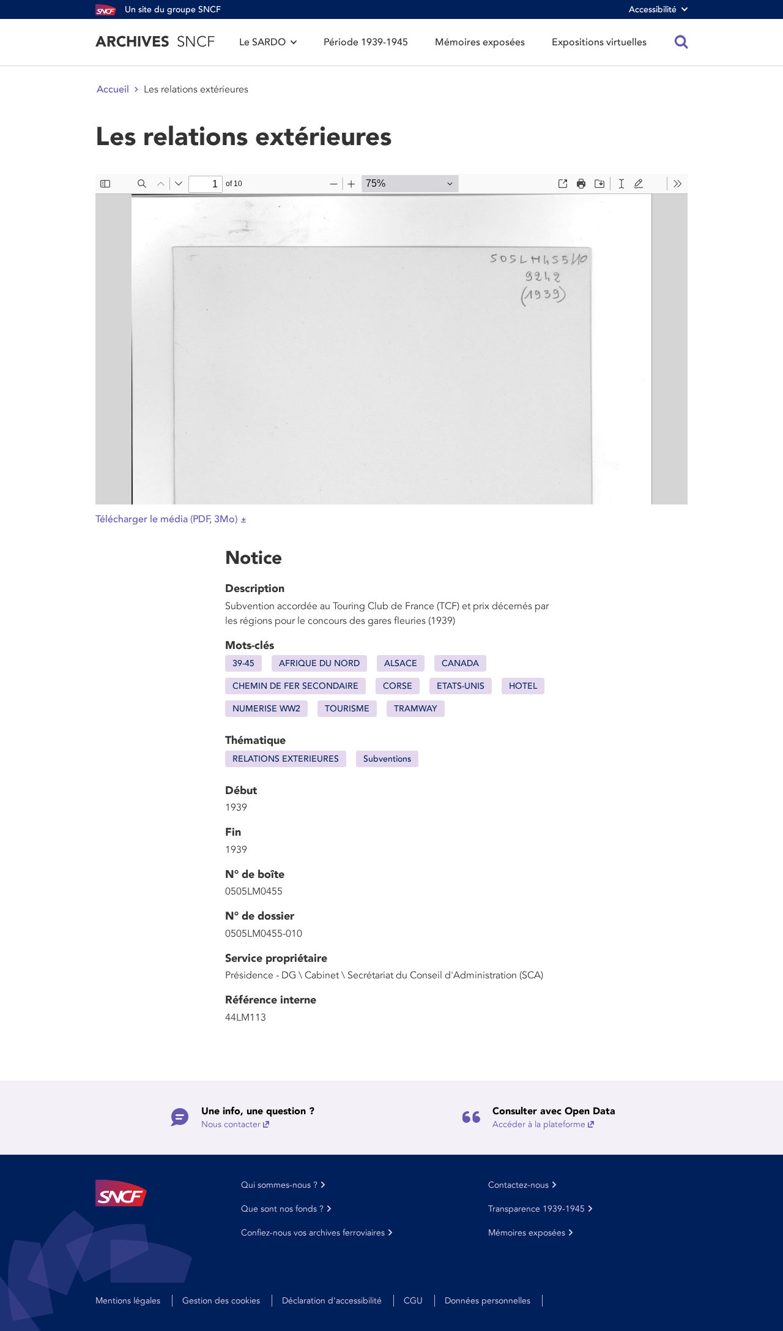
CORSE (397, 686)
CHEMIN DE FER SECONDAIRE (295, 686)
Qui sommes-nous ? (279, 1185)
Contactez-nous (518, 1185)
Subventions (387, 759)
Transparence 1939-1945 (536, 1209)
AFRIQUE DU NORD (319, 663)
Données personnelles (487, 1300)
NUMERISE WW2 (266, 708)
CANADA (460, 663)
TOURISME (347, 708)
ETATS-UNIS (460, 686)
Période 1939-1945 (366, 42)
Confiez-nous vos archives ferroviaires (313, 1233)
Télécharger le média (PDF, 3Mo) (166, 519)
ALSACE (400, 663)
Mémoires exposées (480, 42)
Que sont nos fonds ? (282, 1209)
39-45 (243, 663)
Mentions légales (127, 1300)
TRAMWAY (415, 708)
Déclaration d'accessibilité (332, 1300)
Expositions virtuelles (599, 42)
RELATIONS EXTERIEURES (285, 759)
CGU (413, 1300)
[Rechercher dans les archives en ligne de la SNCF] (681, 42)
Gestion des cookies (221, 1300)
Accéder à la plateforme (538, 1124)
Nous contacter (231, 1124)
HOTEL (523, 686)
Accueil (113, 89)
